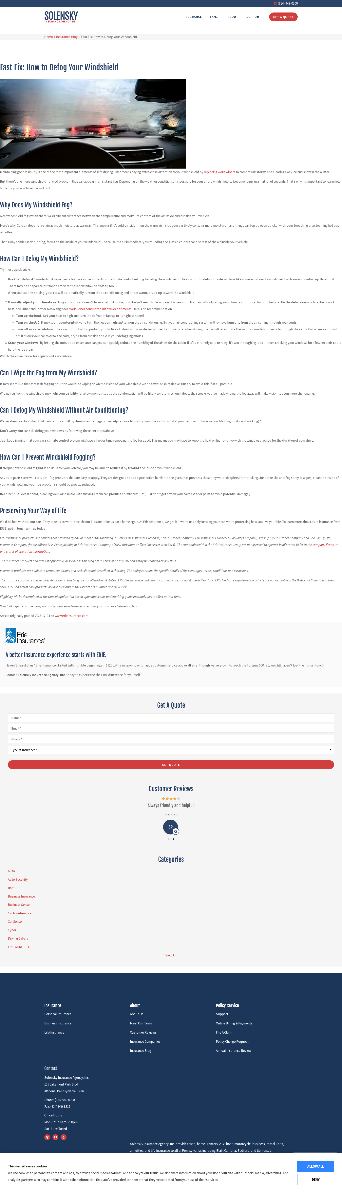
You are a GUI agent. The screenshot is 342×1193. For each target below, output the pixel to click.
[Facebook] (55, 1137)
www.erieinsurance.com (71, 616)
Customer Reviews (143, 1032)
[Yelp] (63, 1137)
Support (253, 17)
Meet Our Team (141, 1023)
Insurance (193, 17)
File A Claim (224, 1032)
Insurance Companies (145, 1041)
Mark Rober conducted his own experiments (100, 309)
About (233, 17)
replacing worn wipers (219, 172)
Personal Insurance (57, 1014)
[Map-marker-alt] (47, 1137)
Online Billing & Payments (234, 1023)
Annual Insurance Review (233, 1050)
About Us (136, 1014)
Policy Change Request (232, 1041)
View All (171, 955)
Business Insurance (57, 1023)
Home (48, 37)
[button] (168, 839)
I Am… (215, 17)
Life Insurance (54, 1032)
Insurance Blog (67, 37)
